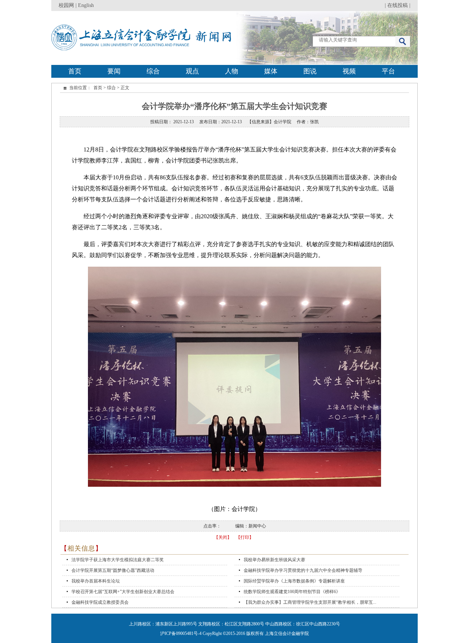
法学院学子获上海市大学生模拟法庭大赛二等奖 (117, 559)
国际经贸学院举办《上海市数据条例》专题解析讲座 (294, 581)
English (86, 5)
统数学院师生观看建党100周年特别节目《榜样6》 (292, 591)
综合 (153, 71)
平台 (388, 71)
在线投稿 (397, 5)
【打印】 (245, 537)
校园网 (66, 5)
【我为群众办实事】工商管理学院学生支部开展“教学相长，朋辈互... (310, 602)
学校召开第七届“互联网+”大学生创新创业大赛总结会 (122, 591)
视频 (349, 71)
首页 (74, 71)
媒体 (270, 71)
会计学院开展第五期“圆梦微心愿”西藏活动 (112, 570)
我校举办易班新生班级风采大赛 (274, 559)
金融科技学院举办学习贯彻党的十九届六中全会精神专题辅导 (303, 570)
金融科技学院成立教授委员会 (100, 602)
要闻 (114, 71)
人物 (231, 71)
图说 (310, 71)
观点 (192, 71)
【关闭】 (223, 537)
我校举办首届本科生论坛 (95, 581)
